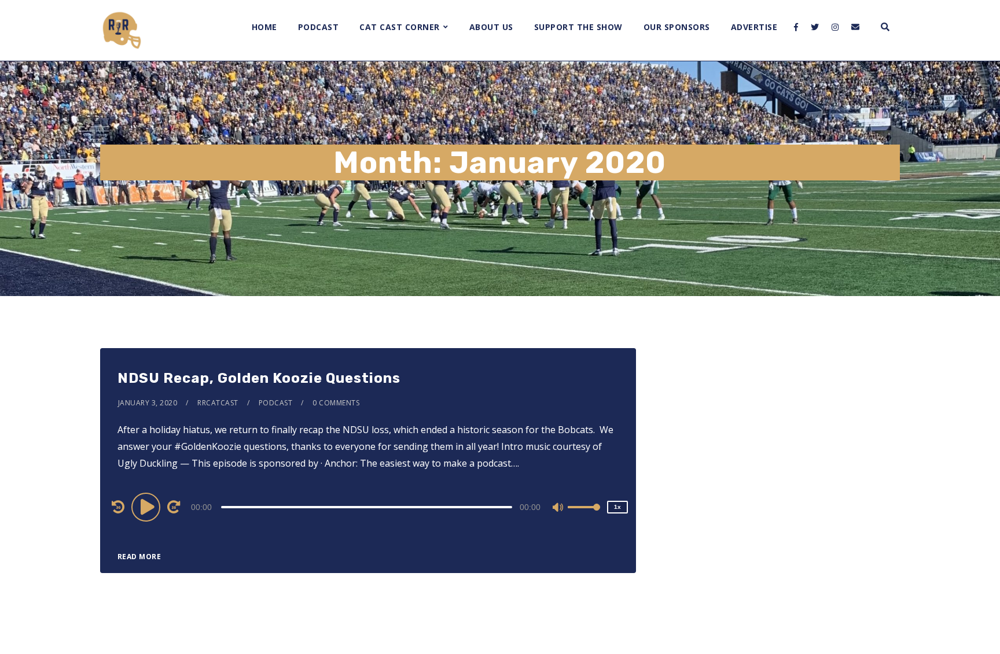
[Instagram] (835, 27)
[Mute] (558, 508)
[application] (368, 506)
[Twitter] (814, 27)
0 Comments (335, 403)
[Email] (855, 27)
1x (617, 507)
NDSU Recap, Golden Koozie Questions (258, 378)
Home (264, 26)
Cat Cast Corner (399, 26)
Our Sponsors (677, 26)
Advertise (754, 26)
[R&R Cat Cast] (122, 30)
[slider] (584, 516)
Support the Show (578, 26)
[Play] (147, 506)
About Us (491, 26)
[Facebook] (796, 27)
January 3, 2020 (148, 403)
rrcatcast (217, 403)
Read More (139, 556)
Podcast (318, 26)
